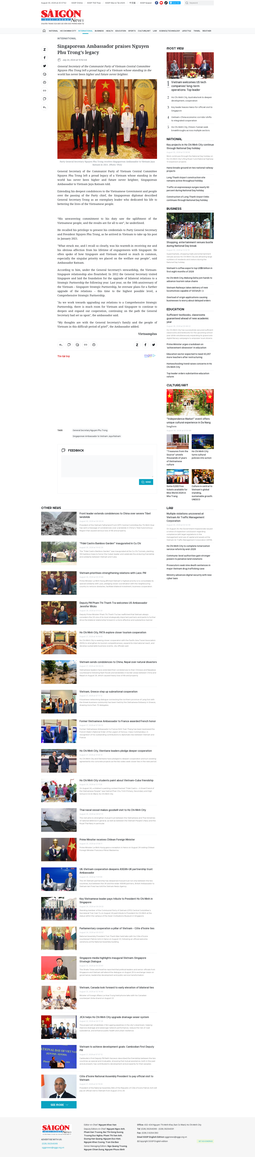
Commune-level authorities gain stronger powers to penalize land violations (188, 557)
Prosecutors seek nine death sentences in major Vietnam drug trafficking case (188, 567)
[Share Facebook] (44, 57)
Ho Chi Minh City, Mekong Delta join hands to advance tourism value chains (189, 279)
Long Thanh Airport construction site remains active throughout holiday (186, 179)
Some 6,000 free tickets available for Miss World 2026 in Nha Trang (177, 491)
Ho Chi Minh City (68, 31)
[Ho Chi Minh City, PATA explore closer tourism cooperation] (59, 642)
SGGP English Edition (62, 17)
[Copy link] (44, 90)
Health (109, 31)
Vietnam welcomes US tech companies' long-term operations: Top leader (188, 86)
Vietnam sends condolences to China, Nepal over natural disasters (118, 662)
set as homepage (206, 1141)
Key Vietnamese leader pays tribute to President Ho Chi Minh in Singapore (116, 900)
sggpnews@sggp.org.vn (53, 1147)
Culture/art (144, 31)
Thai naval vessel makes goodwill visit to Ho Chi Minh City (113, 809)
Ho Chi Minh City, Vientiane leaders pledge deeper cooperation (116, 750)
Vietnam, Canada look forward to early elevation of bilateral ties (117, 987)
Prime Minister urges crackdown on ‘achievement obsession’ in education (186, 346)
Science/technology (169, 31)
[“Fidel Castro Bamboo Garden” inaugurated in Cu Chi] (59, 553)
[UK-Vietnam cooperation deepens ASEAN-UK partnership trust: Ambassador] (59, 879)
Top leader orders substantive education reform (188, 375)
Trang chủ (44, 31)
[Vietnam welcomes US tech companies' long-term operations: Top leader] (190, 65)
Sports (132, 31)
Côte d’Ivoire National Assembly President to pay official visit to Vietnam (116, 1078)
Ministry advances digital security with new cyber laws (189, 577)
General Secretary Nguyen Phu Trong (90, 430)
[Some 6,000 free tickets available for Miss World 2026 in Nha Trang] (178, 476)
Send (148, 482)
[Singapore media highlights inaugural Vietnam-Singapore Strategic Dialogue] (59, 968)
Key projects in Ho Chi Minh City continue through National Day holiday (190, 146)
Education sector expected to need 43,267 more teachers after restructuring (189, 356)
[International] (44, 107)
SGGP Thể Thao (94, 3)
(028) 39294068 (50, 1143)
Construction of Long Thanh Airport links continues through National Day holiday (188, 198)
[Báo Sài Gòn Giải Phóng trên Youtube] (161, 3)
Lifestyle (186, 31)
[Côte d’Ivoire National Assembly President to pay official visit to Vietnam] (59, 1086)
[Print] (44, 82)
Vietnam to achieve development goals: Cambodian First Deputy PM (117, 1048)
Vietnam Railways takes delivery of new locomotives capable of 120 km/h (187, 289)
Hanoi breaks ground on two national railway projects (190, 169)
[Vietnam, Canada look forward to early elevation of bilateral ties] (59, 997)
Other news (51, 508)
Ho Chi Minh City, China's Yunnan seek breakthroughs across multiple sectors (190, 129)
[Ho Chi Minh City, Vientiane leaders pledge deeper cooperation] (59, 761)
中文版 (132, 3)
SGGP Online (77, 3)
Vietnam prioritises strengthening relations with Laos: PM (113, 572)
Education (120, 31)
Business (99, 31)
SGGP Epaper (146, 3)
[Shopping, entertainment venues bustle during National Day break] (190, 226)
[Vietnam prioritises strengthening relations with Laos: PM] (59, 583)
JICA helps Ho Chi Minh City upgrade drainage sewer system (114, 1017)
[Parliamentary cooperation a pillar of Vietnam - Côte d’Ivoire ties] (59, 938)
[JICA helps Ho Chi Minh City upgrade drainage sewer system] (59, 1027)
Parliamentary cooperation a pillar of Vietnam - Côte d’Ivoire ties (117, 928)
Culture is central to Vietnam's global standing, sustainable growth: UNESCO (202, 493)
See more (57, 1105)
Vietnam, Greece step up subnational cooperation (109, 691)
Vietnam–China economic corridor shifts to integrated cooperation (191, 119)
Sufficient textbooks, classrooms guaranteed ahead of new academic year (188, 318)
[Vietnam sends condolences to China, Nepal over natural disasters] (59, 672)
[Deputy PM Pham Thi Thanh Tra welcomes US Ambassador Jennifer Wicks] (59, 613)
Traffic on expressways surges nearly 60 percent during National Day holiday (188, 189)
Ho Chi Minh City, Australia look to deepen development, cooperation (191, 99)
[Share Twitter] (44, 66)
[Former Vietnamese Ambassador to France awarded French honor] (59, 731)
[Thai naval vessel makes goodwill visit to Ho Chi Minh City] (59, 820)
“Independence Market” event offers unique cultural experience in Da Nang (189, 422)
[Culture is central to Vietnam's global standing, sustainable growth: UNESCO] (203, 476)
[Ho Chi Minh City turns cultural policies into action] (203, 441)
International (85, 31)
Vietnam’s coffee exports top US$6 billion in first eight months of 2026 (189, 270)
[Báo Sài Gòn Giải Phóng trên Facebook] (156, 3)
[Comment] (44, 99)
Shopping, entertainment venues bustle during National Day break (190, 244)
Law (155, 31)
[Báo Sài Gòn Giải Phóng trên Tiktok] (166, 3)
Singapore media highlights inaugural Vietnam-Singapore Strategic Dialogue (113, 959)
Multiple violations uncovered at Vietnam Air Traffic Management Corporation (185, 517)
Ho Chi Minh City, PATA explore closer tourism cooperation (113, 632)
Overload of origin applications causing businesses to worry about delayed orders (189, 299)
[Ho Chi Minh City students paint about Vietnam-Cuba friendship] (59, 790)
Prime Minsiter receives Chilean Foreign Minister (107, 839)
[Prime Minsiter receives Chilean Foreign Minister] (59, 849)
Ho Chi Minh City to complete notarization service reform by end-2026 (188, 548)
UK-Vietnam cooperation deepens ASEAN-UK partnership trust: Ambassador (116, 871)
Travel (196, 31)
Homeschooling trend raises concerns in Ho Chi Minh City (189, 365)
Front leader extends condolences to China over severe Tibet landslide (115, 515)
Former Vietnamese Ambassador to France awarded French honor (118, 721)
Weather (206, 31)
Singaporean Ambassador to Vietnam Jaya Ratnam (97, 436)
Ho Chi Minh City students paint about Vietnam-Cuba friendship (116, 780)
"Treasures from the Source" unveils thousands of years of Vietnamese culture (177, 458)
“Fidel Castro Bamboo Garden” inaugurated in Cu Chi (110, 543)
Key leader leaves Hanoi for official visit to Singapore (191, 109)
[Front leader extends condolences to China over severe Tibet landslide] (59, 523)
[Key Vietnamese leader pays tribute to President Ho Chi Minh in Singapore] (59, 909)
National (53, 31)
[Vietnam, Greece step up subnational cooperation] (59, 701)
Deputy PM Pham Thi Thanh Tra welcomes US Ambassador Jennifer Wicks (113, 604)
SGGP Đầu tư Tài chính (115, 3)
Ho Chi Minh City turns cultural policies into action (201, 454)
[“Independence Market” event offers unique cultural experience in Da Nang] (190, 402)
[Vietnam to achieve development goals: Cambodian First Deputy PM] (59, 1057)
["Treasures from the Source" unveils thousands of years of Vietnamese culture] (178, 441)
